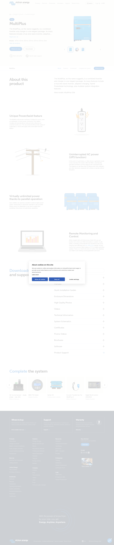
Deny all (57, 279)
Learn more (35, 274)
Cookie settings (74, 279)
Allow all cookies (40, 279)
